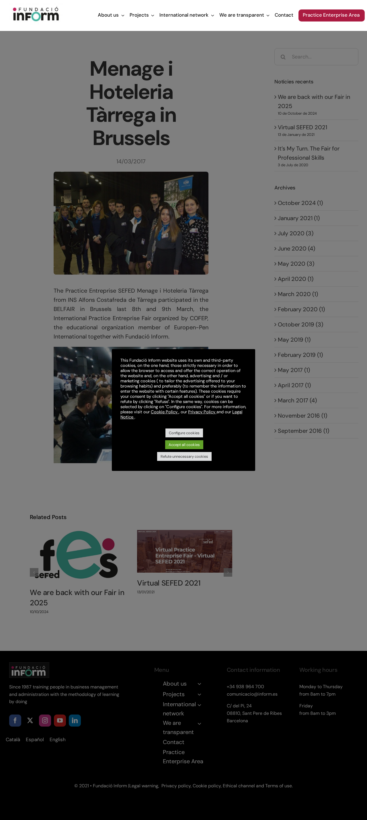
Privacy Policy (202, 412)
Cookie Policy (165, 412)
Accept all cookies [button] (184, 444)
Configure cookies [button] (184, 432)
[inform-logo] (36, 6)
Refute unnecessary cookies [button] (184, 456)
